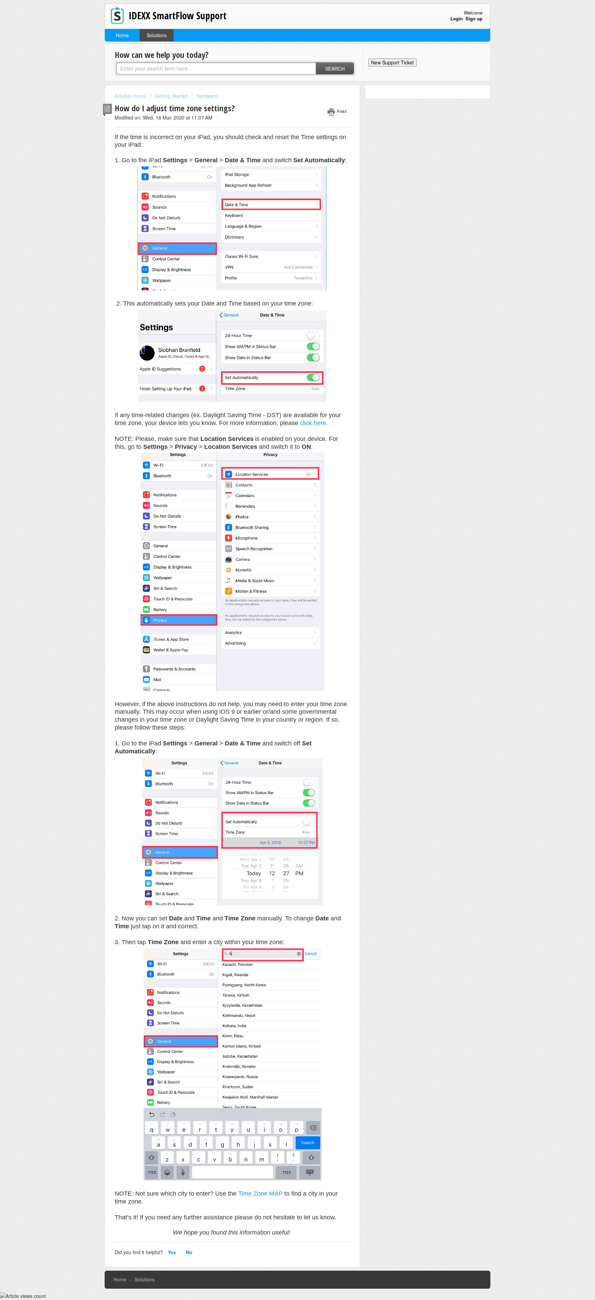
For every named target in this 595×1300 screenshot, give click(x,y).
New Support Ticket (392, 62)
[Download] (284, 577)
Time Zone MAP (260, 1193)
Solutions (157, 35)
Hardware (207, 95)
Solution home (131, 95)
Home (122, 35)
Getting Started (171, 95)
